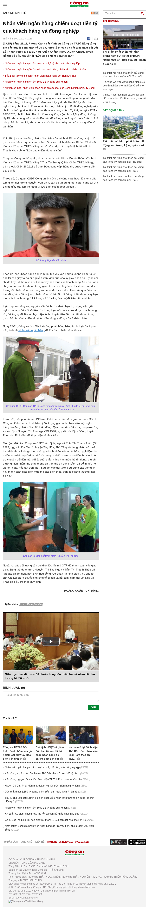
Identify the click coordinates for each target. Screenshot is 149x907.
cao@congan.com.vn (27, 897)
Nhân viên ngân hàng (31, 604)
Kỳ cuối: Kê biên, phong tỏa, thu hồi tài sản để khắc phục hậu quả (42, 813)
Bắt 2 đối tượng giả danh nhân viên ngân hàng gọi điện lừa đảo (40, 75)
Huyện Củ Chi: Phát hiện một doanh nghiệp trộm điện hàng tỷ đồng (42, 785)
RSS (96, 13)
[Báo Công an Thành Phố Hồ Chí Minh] (79, 4)
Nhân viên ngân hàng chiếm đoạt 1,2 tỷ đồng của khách (36, 81)
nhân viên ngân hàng (31, 330)
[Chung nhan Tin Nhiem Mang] (26, 901)
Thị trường (111, 20)
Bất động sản (113, 110)
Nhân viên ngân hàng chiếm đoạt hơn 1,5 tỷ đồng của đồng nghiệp (42, 63)
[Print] (96, 39)
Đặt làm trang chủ (19, 841)
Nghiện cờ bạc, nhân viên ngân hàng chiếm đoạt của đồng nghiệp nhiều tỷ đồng (49, 87)
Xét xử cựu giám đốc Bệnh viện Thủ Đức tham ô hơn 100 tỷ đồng (42, 773)
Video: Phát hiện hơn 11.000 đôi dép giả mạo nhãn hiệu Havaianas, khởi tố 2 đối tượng (124, 98)
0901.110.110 (82, 841)
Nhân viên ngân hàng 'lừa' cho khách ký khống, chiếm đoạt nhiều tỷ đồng (46, 69)
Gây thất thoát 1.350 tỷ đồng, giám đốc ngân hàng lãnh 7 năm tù (41, 791)
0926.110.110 (66, 841)
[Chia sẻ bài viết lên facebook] (88, 39)
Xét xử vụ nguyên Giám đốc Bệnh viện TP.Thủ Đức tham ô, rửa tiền (43, 779)
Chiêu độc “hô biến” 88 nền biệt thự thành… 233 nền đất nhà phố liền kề (45, 819)
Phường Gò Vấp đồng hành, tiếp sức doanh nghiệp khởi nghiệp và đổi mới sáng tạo (124, 85)
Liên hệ (39, 841)
